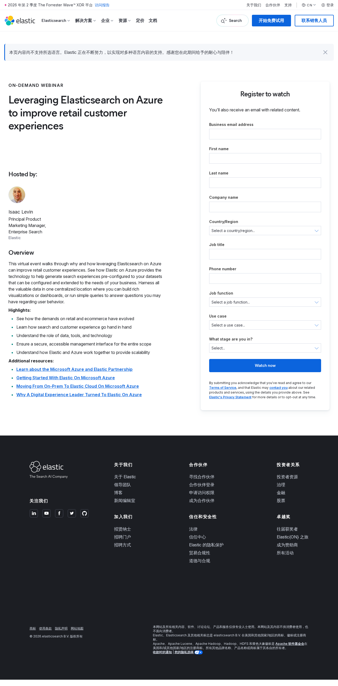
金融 (281, 492)
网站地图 (77, 628)
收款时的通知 (162, 652)
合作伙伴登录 (201, 484)
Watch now (265, 365)
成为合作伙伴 (201, 500)
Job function (221, 293)
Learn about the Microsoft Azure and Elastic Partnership (74, 369)
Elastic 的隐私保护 (206, 544)
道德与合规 (199, 560)
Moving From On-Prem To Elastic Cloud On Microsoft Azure (77, 386)
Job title (216, 244)
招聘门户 (122, 537)
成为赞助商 (287, 544)
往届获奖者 (287, 529)
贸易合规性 (199, 552)
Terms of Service (222, 388)
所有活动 (285, 552)
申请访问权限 (201, 492)
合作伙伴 (272, 5)
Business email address (231, 124)
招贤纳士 (122, 529)
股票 (281, 500)
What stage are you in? (230, 339)
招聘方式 (122, 544)
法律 (193, 529)
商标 (33, 628)
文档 (153, 20)
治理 (281, 484)
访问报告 (102, 5)
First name (219, 148)
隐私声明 (61, 628)
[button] (325, 52)
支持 (288, 5)
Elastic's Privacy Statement (230, 397)
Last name (218, 173)
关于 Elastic (125, 476)
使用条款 (45, 628)
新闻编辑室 (124, 500)
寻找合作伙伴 (201, 476)
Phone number (222, 269)
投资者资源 (287, 476)
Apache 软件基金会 (289, 644)
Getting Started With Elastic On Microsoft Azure (65, 377)
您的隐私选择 (184, 652)
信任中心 (197, 537)
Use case (218, 316)
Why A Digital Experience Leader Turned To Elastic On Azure (79, 394)
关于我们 (253, 5)
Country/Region (223, 221)
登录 (330, 5)
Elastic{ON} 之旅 (292, 537)
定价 (140, 20)
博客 (118, 492)
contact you (278, 388)
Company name (223, 197)
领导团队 (122, 484)
